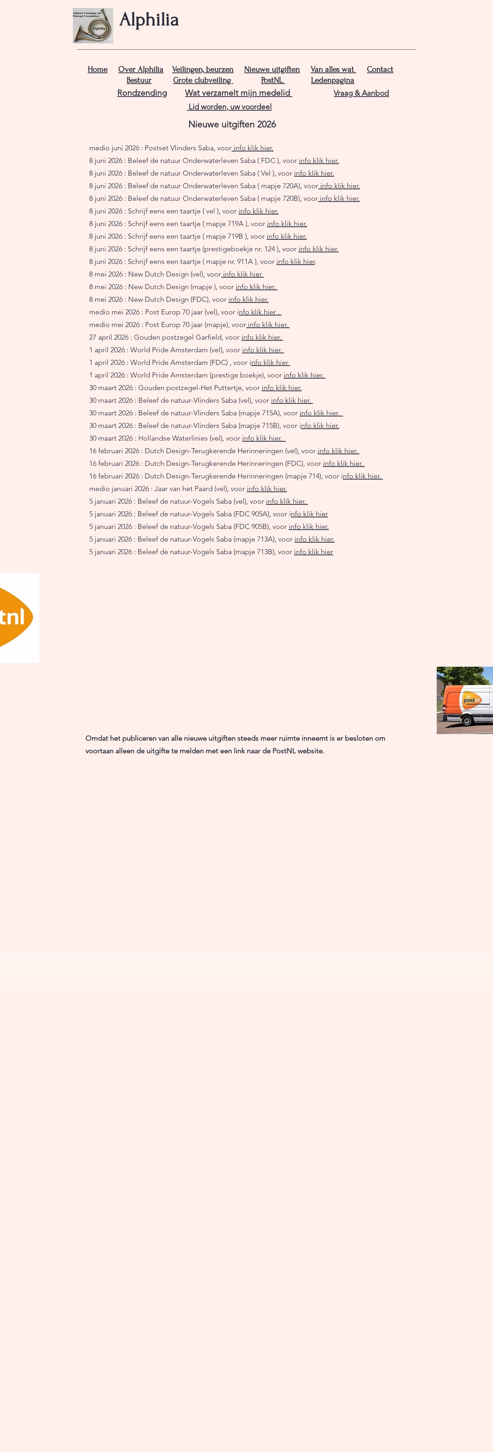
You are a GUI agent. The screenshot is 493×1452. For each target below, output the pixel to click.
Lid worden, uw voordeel (229, 106)
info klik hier (295, 261)
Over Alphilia (140, 69)
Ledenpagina (332, 80)
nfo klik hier (269, 362)
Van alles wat (333, 69)
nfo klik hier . (259, 312)
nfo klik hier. (320, 425)
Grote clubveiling (203, 80)
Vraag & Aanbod (361, 92)
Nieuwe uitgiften (272, 69)
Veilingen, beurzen (203, 69)
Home (98, 69)
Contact (380, 69)
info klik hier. (253, 148)
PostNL (273, 80)
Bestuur (139, 80)
